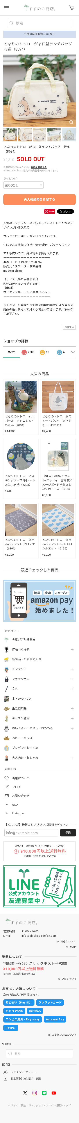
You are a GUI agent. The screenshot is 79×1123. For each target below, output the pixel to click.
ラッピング (10, 178)
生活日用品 (19, 708)
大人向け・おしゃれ (25, 757)
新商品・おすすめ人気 (26, 659)
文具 (15, 688)
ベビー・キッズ (22, 738)
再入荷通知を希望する (39, 199)
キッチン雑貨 (21, 718)
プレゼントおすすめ (25, 748)
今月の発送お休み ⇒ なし (39, 34)
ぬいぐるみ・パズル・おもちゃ (32, 728)
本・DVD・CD (21, 698)
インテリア (19, 669)
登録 (68, 832)
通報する (69, 327)
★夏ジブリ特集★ (23, 639)
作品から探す (21, 649)
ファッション (21, 679)
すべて (12, 352)
